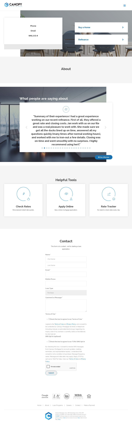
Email (47, 270)
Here (59, 419)
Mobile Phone (50, 279)
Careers (69, 405)
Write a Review (103, 157)
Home (39, 405)
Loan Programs (58, 405)
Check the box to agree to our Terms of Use (66, 319)
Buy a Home (84, 27)
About (47, 405)
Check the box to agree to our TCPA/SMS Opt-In (67, 341)
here (65, 417)
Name (48, 254)
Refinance (83, 39)
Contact (77, 405)
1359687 (57, 416)
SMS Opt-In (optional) (53, 336)
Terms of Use (50, 314)
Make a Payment (89, 405)
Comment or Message (53, 297)
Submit (51, 373)
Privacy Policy (71, 324)
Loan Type (49, 288)
